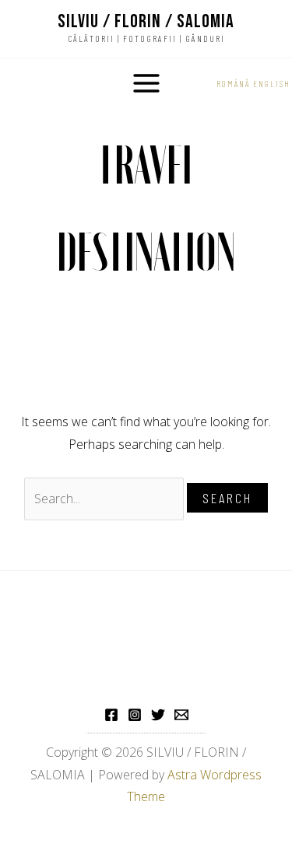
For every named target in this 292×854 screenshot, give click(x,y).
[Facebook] (111, 715)
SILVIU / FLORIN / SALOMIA (146, 21)
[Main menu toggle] (146, 83)
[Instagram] (135, 715)
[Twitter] (158, 715)
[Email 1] (181, 715)
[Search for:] (105, 498)
